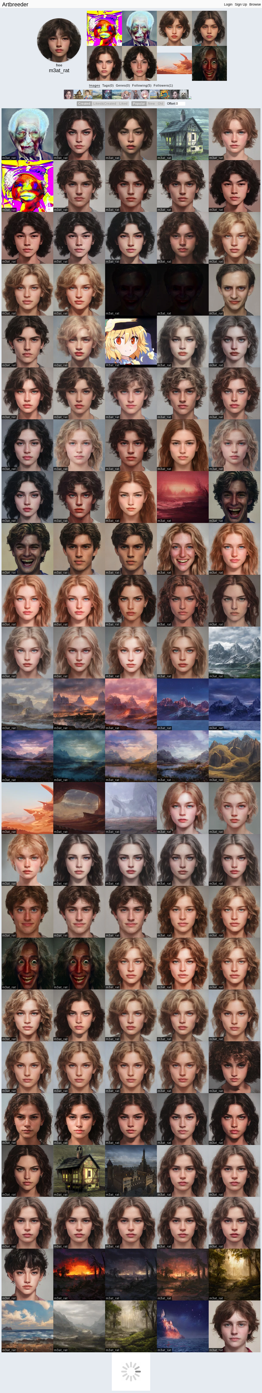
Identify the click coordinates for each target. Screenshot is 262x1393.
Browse (255, 4)
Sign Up (241, 4)
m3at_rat (9, 158)
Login (228, 4)
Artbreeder (15, 4)
